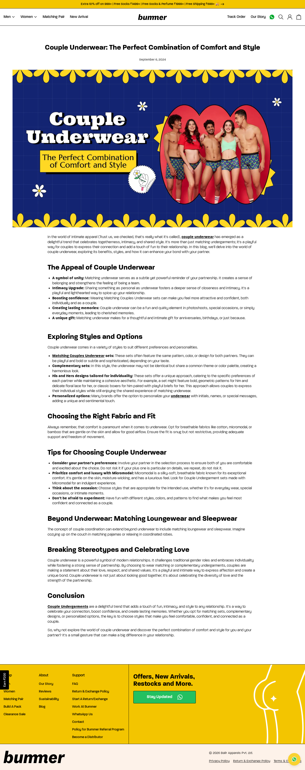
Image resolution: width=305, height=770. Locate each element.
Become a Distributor (87, 737)
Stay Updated (159, 697)
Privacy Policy (219, 761)
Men (7, 684)
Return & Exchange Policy (90, 691)
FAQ (75, 684)
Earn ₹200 (4, 680)
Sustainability (49, 699)
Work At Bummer (84, 707)
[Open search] (281, 17)
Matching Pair (13, 699)
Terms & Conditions (287, 761)
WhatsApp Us (82, 714)
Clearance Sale (14, 714)
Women (9, 691)
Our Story (46, 684)
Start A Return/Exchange (90, 699)
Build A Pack (12, 707)
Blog (42, 707)
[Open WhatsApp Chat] (294, 759)
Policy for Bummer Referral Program (98, 729)
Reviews (45, 691)
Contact (78, 722)
